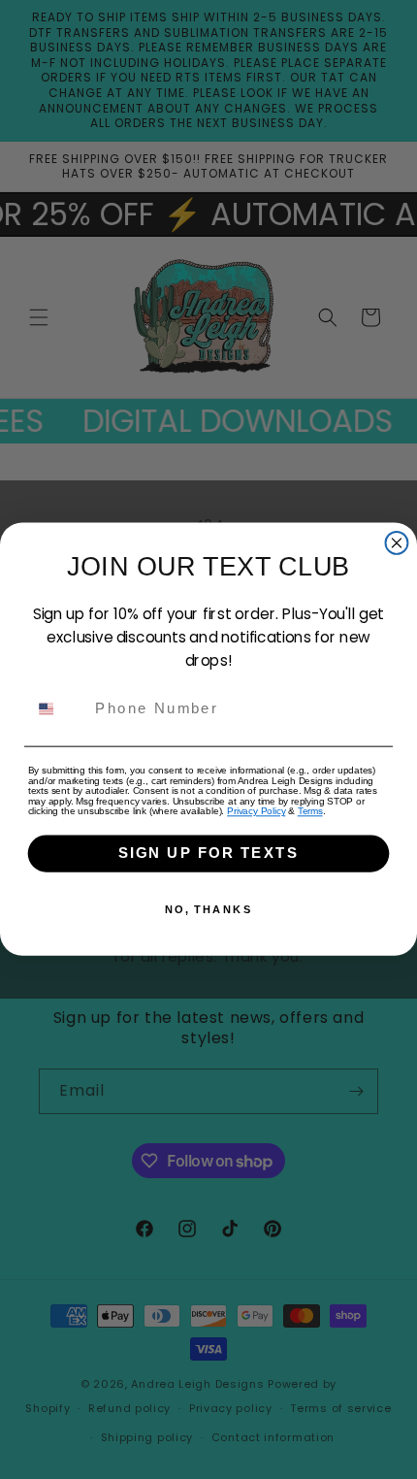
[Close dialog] (397, 543)
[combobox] (57, 709)
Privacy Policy (256, 811)
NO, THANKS (209, 910)
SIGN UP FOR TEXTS (208, 854)
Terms (310, 811)
